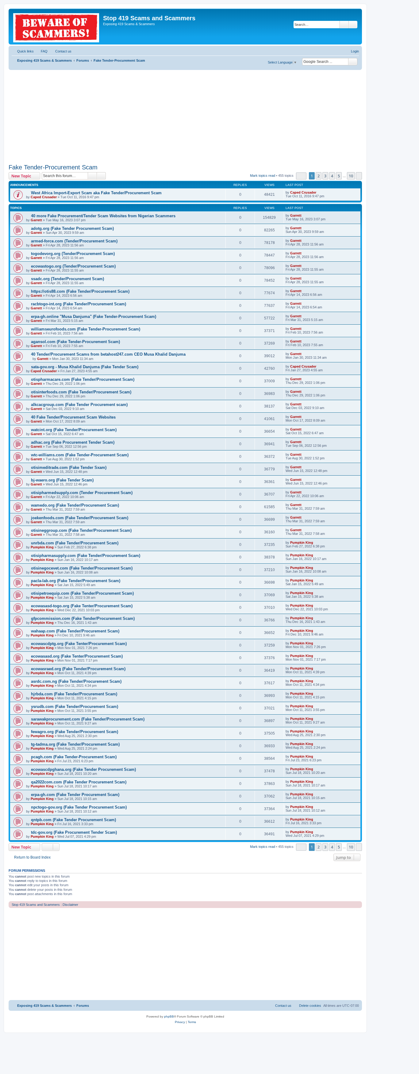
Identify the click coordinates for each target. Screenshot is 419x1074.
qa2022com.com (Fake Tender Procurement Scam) (78, 782)
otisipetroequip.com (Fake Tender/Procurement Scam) (82, 593)
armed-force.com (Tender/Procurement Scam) (74, 241)
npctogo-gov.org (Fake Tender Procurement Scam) (79, 807)
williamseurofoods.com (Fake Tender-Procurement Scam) (85, 329)
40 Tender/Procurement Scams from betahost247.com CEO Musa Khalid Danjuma (108, 354)
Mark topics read (262, 175)
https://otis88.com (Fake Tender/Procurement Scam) (80, 291)
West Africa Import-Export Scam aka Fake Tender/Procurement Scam (96, 193)
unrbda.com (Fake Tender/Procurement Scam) (74, 543)
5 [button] (339, 176)
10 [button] (351, 176)
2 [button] (318, 176)
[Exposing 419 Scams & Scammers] (56, 26)
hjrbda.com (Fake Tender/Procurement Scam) (74, 694)
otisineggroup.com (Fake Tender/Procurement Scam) (81, 530)
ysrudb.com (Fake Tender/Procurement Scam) (74, 706)
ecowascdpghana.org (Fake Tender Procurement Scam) (83, 769)
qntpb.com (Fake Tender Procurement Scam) (73, 819)
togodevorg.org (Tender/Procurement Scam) (73, 253)
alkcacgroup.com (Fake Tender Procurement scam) (79, 404)
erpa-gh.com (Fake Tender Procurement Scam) (75, 794)
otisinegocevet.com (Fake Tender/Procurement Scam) (82, 568)
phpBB (169, 1016)
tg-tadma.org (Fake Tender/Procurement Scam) (75, 744)
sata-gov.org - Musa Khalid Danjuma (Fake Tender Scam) (84, 367)
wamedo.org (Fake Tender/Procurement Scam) (75, 505)
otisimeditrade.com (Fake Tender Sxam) (68, 467)
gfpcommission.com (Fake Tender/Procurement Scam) (83, 618)
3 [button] (325, 176)
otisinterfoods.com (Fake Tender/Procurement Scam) (81, 392)
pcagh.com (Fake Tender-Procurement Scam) (74, 757)
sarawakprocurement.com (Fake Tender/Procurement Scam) (87, 719)
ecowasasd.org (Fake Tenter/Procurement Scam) (77, 656)
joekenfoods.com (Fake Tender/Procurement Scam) (79, 518)
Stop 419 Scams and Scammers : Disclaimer (45, 904)
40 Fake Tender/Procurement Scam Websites (73, 417)
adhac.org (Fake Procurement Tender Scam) (72, 442)
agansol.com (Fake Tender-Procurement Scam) (75, 341)
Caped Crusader (44, 197)
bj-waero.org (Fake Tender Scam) (62, 480)
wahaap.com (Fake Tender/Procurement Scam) (75, 631)
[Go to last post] (319, 192)
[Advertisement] (185, 116)
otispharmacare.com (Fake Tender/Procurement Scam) (82, 379)
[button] (301, 176)
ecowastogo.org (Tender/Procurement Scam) (73, 266)
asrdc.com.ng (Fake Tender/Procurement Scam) (76, 681)
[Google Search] (352, 61)
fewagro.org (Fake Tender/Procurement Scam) (74, 731)
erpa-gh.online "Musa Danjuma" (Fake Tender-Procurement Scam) (93, 316)
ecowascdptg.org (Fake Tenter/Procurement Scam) (79, 643)
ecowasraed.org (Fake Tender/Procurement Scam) (78, 668)
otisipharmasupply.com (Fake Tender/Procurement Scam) (85, 555)
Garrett (36, 220)
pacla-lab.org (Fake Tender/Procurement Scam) (75, 580)
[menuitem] (41, 51)
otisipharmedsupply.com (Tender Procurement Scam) (82, 492)
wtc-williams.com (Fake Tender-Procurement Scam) (80, 455)
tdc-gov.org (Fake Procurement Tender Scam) (74, 832)
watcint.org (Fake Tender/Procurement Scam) (74, 429)
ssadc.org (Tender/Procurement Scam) (67, 278)
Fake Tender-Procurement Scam (53, 167)
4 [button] (332, 176)
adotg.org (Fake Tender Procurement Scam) (72, 228)
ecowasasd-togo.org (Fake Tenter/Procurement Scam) (82, 606)
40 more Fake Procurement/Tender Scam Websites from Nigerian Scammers (103, 216)
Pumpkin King (42, 547)
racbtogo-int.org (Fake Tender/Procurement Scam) (78, 304)
